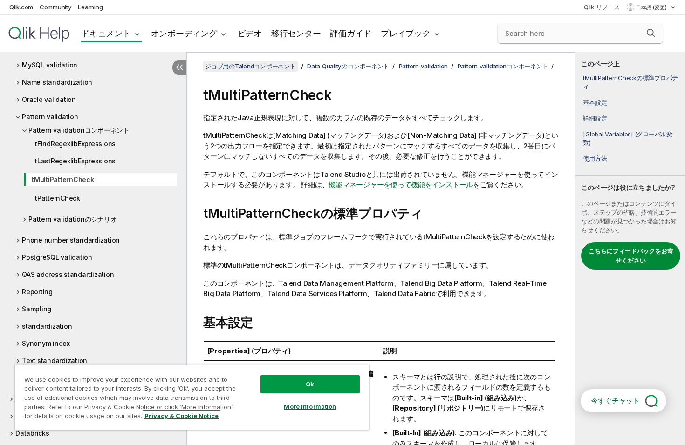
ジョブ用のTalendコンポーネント (250, 66)
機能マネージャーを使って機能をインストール (401, 184)
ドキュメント (106, 33)
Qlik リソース (602, 7)
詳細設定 (595, 118)
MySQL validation (49, 65)
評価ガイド (350, 33)
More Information (310, 406)
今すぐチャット (615, 400)
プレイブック (406, 33)
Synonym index (46, 343)
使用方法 (595, 158)
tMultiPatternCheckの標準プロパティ (630, 82)
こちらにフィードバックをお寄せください (631, 255)
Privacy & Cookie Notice (181, 415)
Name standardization (57, 82)
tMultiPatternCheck (63, 179)
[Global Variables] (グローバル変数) (627, 138)
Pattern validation (50, 117)
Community (56, 7)
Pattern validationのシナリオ (72, 219)
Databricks (32, 433)
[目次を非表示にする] (179, 67)
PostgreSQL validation (57, 257)
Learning (90, 7)
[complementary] (630, 248)
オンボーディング (184, 33)
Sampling (36, 309)
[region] (192, 397)
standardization (47, 326)
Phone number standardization (71, 240)
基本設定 (595, 102)
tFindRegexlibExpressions (75, 144)
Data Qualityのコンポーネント (348, 66)
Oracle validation (49, 99)
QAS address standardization (68, 274)
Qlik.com (21, 7)
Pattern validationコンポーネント (79, 130)
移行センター (296, 33)
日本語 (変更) (652, 7)
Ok (310, 384)
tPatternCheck (57, 198)
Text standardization (54, 360)
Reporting (37, 292)
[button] (651, 33)
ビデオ (249, 33)
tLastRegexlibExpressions (75, 161)
